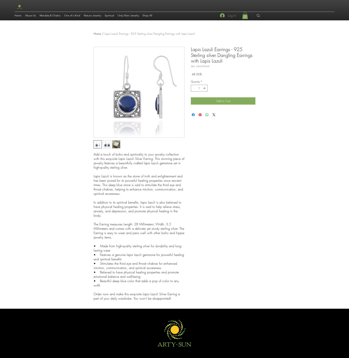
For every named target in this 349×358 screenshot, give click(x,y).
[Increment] (204, 88)
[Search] (258, 15)
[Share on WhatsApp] (207, 115)
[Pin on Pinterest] (200, 115)
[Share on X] (214, 115)
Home (97, 34)
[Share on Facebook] (193, 115)
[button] (245, 15)
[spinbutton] (199, 88)
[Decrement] (193, 88)
